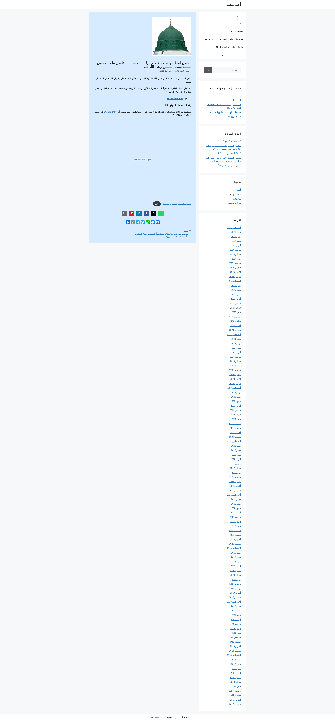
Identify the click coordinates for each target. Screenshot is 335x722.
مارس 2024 (235, 357)
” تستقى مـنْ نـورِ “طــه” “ (229, 141)
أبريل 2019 (236, 619)
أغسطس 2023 (234, 388)
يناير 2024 (236, 365)
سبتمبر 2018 (235, 651)
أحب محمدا (233, 4)
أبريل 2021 (236, 512)
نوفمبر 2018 (235, 642)
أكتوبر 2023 (235, 379)
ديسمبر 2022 (235, 423)
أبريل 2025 (236, 299)
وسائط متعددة (234, 203)
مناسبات (237, 199)
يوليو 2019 (236, 606)
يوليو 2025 (236, 285)
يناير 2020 (236, 579)
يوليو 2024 (236, 339)
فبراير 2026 (235, 254)
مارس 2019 (235, 624)
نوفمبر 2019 (235, 588)
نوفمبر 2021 (235, 481)
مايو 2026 (236, 241)
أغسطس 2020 (234, 548)
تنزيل (157, 204)
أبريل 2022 (236, 459)
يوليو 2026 (236, 232)
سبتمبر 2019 (235, 597)
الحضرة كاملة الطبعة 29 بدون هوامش (176, 204)
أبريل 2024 (236, 352)
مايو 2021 (236, 508)
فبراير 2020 (235, 575)
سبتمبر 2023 (235, 383)
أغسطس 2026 (234, 227)
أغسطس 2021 (234, 495)
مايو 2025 (236, 294)
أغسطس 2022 (234, 441)
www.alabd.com (175, 98)
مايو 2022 (236, 455)
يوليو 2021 (236, 499)
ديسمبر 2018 (235, 637)
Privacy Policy (237, 31)
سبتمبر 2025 (235, 276)
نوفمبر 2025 (235, 267)
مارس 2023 (235, 410)
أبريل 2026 (236, 245)
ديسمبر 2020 (235, 530)
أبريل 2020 (236, 566)
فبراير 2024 (235, 361)
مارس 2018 (235, 677)
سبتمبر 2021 (235, 490)
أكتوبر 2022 (235, 432)
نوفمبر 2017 (235, 695)
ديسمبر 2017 (235, 691)
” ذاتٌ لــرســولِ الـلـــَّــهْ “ (229, 153)
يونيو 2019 (236, 610)
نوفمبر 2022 (235, 428)
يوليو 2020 (236, 553)
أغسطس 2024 (234, 334)
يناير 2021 (236, 526)
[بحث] (208, 70)
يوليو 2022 (236, 446)
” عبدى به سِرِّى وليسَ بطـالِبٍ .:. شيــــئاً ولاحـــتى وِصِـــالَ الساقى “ (161, 234)
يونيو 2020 (236, 557)
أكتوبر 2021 (235, 486)
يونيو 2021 (236, 504)
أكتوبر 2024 (235, 325)
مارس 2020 (235, 570)
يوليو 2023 (236, 392)
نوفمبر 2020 (235, 535)
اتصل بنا (240, 23)
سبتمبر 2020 (235, 544)
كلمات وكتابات (234, 194)
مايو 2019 (236, 615)
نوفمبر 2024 (235, 321)
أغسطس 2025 (234, 281)
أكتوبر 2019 (235, 593)
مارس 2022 (235, 463)
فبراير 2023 (235, 414)
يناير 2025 (236, 312)
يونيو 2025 (236, 290)
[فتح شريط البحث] (222, 55)
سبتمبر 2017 (235, 704)
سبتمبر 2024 (235, 330)
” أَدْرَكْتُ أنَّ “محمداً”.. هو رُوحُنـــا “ (175, 236)
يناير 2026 (236, 259)
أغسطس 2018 (234, 655)
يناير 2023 (236, 419)
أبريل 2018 (236, 673)
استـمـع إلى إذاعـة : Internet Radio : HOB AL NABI (222, 39)
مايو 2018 (236, 668)
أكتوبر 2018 (235, 646)
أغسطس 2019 (234, 602)
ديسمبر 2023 (235, 370)
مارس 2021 (235, 517)
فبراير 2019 (235, 628)
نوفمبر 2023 (235, 374)
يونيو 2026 (236, 236)
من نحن (240, 16)
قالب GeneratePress (155, 718)
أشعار (186, 231)
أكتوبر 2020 (235, 539)
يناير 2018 (236, 686)
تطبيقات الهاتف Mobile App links (229, 47)
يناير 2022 (236, 472)
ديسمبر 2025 (235, 263)
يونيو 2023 (236, 397)
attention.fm (110, 112)
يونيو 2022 (236, 450)
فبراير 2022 (235, 468)
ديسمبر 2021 (235, 477)
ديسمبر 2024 (235, 316)
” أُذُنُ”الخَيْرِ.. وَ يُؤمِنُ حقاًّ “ (229, 165)
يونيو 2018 (236, 664)
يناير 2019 (236, 633)
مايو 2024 (236, 348)
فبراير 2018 (235, 682)
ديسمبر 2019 (235, 584)
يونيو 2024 (236, 343)
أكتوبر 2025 (235, 272)
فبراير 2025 (235, 308)
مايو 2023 (236, 401)
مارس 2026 (235, 250)
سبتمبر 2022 (235, 437)
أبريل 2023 (236, 406)
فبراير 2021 (235, 521)
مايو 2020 (236, 561)
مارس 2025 (235, 303)
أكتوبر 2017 (235, 700)
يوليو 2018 (236, 659)
